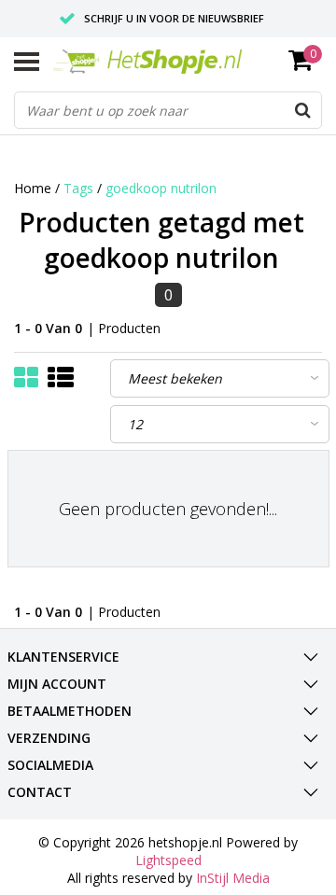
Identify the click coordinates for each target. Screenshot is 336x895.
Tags (78, 188)
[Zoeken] (302, 110)
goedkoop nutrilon (161, 188)
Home (32, 188)
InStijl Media (233, 878)
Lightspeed (168, 860)
